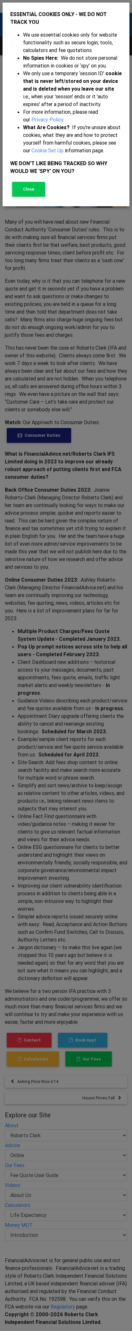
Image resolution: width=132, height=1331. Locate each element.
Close (28, 189)
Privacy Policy (47, 119)
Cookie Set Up (47, 150)
